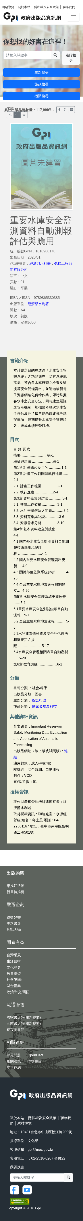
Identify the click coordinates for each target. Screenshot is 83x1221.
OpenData (35, 1055)
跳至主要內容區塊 (12, 2)
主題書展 (14, 923)
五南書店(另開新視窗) (24, 1023)
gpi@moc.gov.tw (41, 1149)
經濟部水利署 (40, 263)
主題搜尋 (42, 72)
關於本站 (24, 7)
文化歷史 (14, 967)
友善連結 (14, 1067)
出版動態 (15, 872)
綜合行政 (39, 700)
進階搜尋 (71, 57)
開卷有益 (15, 942)
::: (11, 1086)
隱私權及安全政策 (46, 7)
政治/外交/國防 (18, 992)
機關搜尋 (42, 96)
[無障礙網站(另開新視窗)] (19, 1201)
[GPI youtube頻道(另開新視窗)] (28, 1189)
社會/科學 (14, 980)
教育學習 (14, 973)
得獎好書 (14, 917)
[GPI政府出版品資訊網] (32, 17)
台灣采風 (14, 955)
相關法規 (14, 1061)
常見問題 (14, 1055)
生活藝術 (14, 961)
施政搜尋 (42, 84)
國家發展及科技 (44, 706)
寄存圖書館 (15, 1030)
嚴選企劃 (15, 904)
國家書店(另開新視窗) (24, 1017)
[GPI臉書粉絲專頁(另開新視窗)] (15, 1189)
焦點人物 (14, 929)
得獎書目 (34, 1061)
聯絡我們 (69, 7)
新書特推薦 (15, 892)
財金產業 (14, 986)
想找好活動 (15, 886)
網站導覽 (8, 7)
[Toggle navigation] (73, 17)
